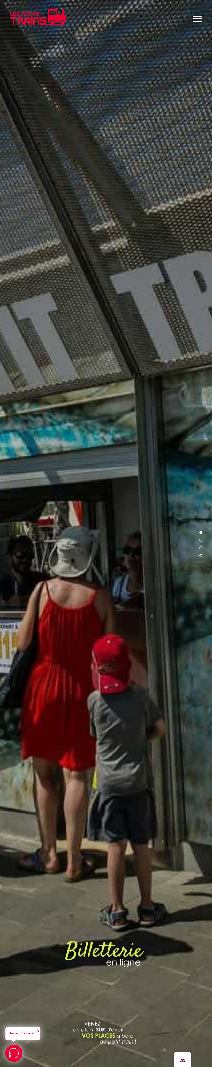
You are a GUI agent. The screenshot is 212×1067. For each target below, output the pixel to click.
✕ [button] (37, 1031)
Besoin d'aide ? (21, 1033)
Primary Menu (197, 19)
